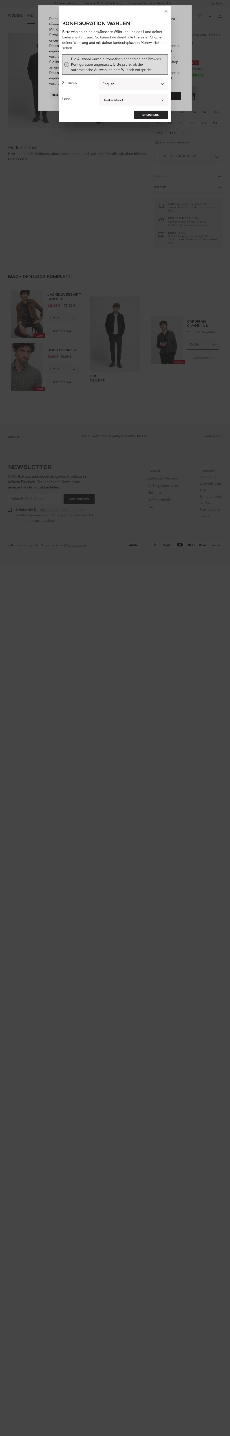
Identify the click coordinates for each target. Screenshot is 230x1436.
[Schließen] (166, 11)
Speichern (151, 114)
